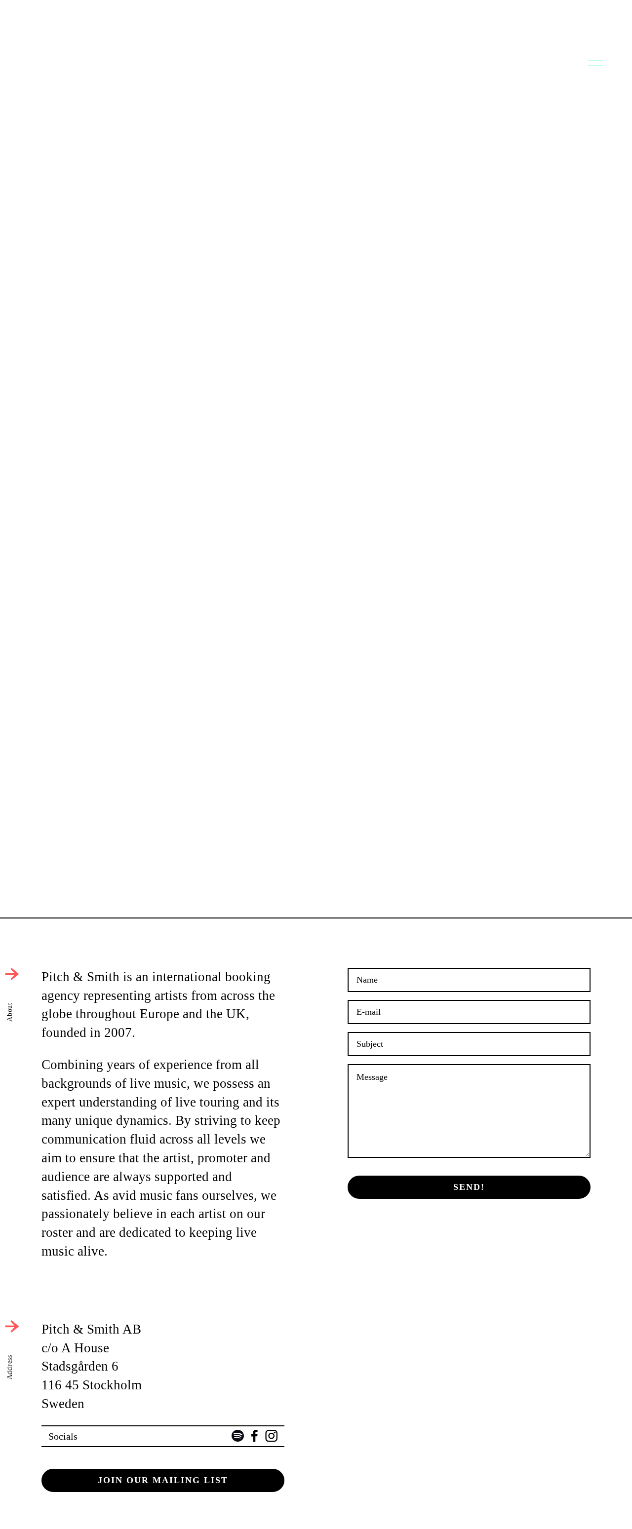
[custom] (238, 1436)
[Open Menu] (594, 62)
